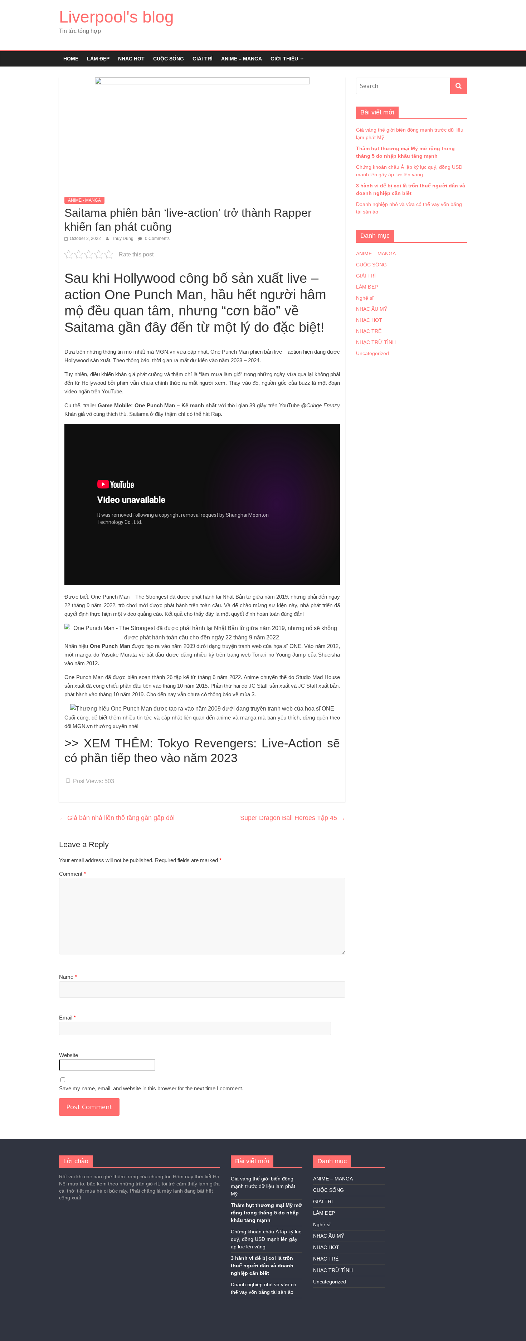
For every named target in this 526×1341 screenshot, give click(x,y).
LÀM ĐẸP (98, 59)
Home (70, 59)
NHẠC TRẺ (368, 331)
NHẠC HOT (131, 59)
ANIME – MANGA (241, 59)
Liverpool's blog (116, 17)
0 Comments (157, 238)
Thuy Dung (123, 238)
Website (68, 1055)
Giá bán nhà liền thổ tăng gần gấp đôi (117, 817)
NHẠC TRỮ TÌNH (376, 342)
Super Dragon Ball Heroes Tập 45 (292, 817)
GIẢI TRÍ (203, 59)
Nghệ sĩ (365, 298)
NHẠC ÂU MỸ (371, 309)
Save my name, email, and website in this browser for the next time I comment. (151, 1088)
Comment (72, 874)
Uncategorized (372, 353)
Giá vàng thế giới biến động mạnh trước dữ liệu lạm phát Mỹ (263, 1186)
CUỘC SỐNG (168, 59)
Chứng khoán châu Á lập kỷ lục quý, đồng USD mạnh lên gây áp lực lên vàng (266, 1239)
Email (67, 1018)
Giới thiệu (284, 59)
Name (68, 977)
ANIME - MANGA (84, 200)
